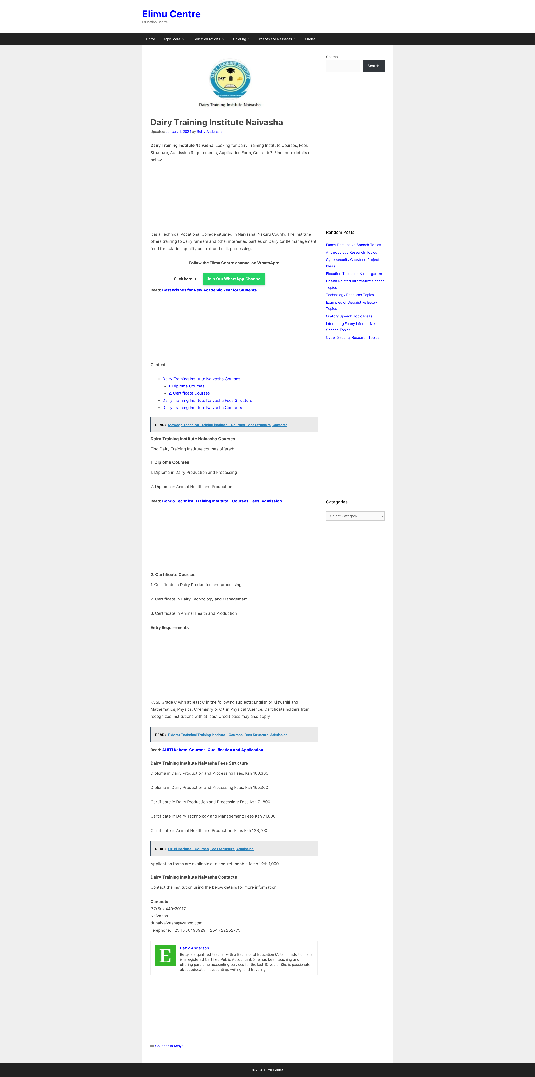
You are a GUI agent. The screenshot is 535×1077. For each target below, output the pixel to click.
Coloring (239, 39)
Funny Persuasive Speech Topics (353, 245)
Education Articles (206, 39)
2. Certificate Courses (189, 393)
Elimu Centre (171, 14)
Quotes (310, 39)
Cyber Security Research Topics (352, 337)
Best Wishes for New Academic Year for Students (209, 290)
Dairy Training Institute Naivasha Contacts (202, 407)
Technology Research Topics (350, 295)
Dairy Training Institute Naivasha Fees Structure (207, 400)
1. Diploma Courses (186, 386)
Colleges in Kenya (169, 1046)
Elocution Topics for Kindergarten (354, 274)
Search (332, 57)
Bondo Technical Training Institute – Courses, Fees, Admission (222, 501)
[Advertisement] (234, 200)
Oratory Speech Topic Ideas (349, 316)
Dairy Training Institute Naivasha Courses (201, 379)
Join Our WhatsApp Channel (234, 279)
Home (150, 39)
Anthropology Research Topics (351, 252)
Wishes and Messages (275, 39)
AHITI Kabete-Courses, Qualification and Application (212, 749)
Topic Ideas (171, 39)
